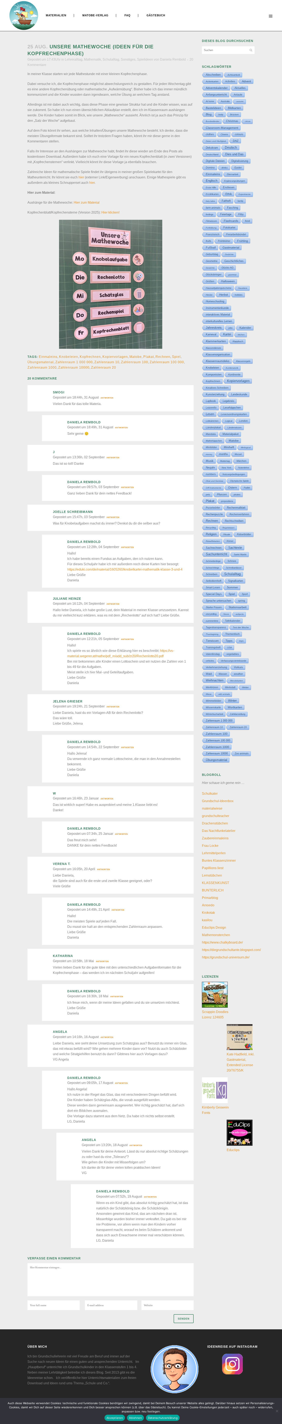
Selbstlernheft (213, 580)
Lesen (210, 414)
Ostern (232, 487)
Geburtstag (212, 254)
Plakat (148, 356)
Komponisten (214, 374)
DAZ (236, 140)
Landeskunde (239, 394)
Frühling (242, 241)
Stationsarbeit (237, 607)
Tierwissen (212, 640)
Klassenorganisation (218, 354)
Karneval (211, 334)
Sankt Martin (240, 554)
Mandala (211, 434)
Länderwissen (234, 427)
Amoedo (208, 905)
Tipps (228, 640)
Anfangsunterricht (216, 94)
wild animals (224, 694)
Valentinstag (213, 654)
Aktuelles (240, 88)
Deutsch (231, 147)
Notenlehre (243, 467)
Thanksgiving (212, 634)
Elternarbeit (232, 174)
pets (208, 494)
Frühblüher (224, 241)
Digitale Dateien (215, 160)
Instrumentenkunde (217, 308)
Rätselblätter (244, 534)
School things (212, 567)
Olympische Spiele (239, 481)
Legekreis (228, 401)
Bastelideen (213, 108)
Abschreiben (213, 74)
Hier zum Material (87, 202)
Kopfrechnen (90, 356)
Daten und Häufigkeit (216, 141)
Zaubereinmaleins (215, 838)
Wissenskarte (213, 707)
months (223, 454)
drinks (225, 167)
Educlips (233, 1150)
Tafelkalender (232, 620)
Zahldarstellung (237, 714)
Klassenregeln (243, 361)
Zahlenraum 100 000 (167, 362)
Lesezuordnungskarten (234, 414)
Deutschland (212, 154)
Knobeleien (68, 356)
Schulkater (210, 793)
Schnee (231, 561)
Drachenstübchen (215, 823)
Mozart (238, 454)
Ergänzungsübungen (234, 181)
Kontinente (234, 374)
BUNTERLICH (213, 890)
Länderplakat (213, 427)
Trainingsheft (213, 647)
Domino (210, 167)
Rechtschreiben (234, 520)
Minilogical (246, 447)
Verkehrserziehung (216, 667)
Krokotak (208, 912)
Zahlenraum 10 (106, 362)
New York (226, 467)
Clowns (224, 134)
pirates (237, 494)
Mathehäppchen (214, 441)
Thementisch (232, 634)
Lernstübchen (212, 875)
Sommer (232, 587)
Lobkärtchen (212, 421)
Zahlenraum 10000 (73, 367)
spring (241, 601)
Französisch (212, 234)
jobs (231, 328)
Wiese (209, 694)
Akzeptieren (115, 1417)
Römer (230, 541)
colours (239, 134)
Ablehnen (135, 1417)
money (209, 454)
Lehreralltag (73, 59)
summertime (212, 621)
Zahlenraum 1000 (42, 367)
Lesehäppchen (232, 407)
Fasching (232, 207)
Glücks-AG (227, 267)
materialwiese (212, 808)
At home (210, 101)
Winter (232, 700)
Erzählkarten (212, 194)
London (243, 420)
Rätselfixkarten (213, 541)
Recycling (211, 527)
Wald (209, 674)
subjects (240, 614)
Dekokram (212, 147)
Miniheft (229, 447)
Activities (230, 81)
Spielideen (145, 59)
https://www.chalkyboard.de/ (222, 942)
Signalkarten (235, 580)
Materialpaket (231, 434)
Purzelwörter (213, 507)
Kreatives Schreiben (217, 387)
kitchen (241, 334)
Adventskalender (217, 88)
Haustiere (242, 288)
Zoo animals (242, 753)
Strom (226, 614)
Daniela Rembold (173, 59)
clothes (210, 134)
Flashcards (231, 220)
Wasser (223, 674)
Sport (245, 594)
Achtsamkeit (233, 75)
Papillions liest (212, 868)
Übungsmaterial (40, 362)
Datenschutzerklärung (163, 1417)
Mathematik (92, 59)
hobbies (239, 295)
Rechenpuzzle (214, 514)
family (240, 201)
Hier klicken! (110, 212)
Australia (225, 101)
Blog (209, 114)
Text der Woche (241, 627)
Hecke (209, 295)
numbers (211, 474)
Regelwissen (229, 528)
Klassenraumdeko (217, 361)
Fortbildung (211, 228)
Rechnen (162, 356)
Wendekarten (236, 681)
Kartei (227, 334)
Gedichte (229, 254)
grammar (232, 275)
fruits (208, 241)
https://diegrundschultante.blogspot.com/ (231, 950)
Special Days (214, 594)
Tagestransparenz (216, 627)
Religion (211, 534)
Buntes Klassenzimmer (219, 860)
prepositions (227, 501)
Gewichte (210, 268)
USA (229, 647)
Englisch (211, 180)
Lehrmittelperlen (214, 853)
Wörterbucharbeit (214, 714)
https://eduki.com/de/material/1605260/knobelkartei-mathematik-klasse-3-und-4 (124, 569)
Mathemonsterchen (216, 935)
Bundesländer (212, 121)
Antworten (107, 398)
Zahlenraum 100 (134, 362)
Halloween (228, 281)
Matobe (135, 356)
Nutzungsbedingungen (234, 474)
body (220, 114)
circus (247, 121)
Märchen (241, 461)
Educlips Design (214, 927)
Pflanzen (222, 494)
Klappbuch (238, 341)
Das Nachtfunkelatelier (218, 831)
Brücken (234, 114)
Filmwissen (211, 221)
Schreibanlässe (234, 567)
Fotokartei (229, 227)
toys (241, 641)
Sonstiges (128, 59)
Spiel (176, 356)
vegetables (232, 654)
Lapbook (211, 401)
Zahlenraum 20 (103, 367)
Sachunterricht (216, 554)
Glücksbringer (214, 274)
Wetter (245, 687)
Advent (246, 81)
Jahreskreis (214, 327)
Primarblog (210, 898)
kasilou (207, 920)
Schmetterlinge (213, 561)
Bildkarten (234, 108)
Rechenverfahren (239, 514)
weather (238, 674)
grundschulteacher (215, 816)
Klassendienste (213, 348)
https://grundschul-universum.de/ (225, 957)
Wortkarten (235, 707)
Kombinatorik (232, 368)
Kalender (245, 327)
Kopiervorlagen (115, 356)
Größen (210, 281)
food (247, 221)
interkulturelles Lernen (219, 321)
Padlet (247, 487)
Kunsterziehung (215, 394)
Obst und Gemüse (214, 481)
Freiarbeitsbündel (236, 234)
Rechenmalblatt (236, 507)
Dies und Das (234, 154)
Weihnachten (214, 680)
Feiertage (225, 214)
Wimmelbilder (213, 700)
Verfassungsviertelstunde (233, 660)
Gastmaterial (231, 247)
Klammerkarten (216, 341)
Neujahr (210, 467)
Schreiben (211, 574)
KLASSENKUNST (215, 883)
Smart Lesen (213, 587)
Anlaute (238, 94)
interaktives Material (218, 314)
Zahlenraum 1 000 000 (74, 362)
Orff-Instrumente (213, 488)
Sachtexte (235, 547)
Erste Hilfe (211, 187)
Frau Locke (210, 845)
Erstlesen (228, 187)
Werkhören (212, 687)
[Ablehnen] (277, 1411)
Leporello (211, 407)
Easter (238, 167)
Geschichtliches (234, 261)
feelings (209, 214)
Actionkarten (212, 81)
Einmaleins (48, 356)
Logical (228, 421)
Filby (241, 214)
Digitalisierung (239, 160)
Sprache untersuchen (218, 600)
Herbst (223, 294)
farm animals (213, 207)
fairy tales (210, 201)
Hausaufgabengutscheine (218, 288)
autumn (240, 101)
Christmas (232, 121)
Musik (209, 460)
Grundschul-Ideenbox (217, 801)
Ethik (228, 194)
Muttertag (225, 461)
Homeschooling (215, 301)
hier (81, 177)
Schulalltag (111, 59)
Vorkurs (238, 667)
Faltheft (226, 200)
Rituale (226, 534)
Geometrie (212, 261)
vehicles (210, 660)
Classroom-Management (222, 127)
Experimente (245, 194)
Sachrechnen (214, 547)
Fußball (211, 247)
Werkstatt (230, 687)
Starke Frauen (214, 607)
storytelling (211, 614)
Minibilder (211, 447)
